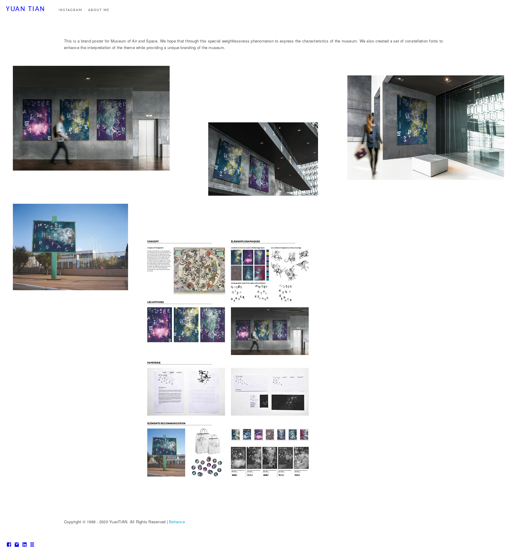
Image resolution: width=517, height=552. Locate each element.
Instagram (70, 10)
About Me (99, 10)
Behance (177, 521)
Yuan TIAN (25, 9)
